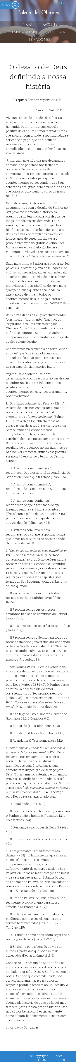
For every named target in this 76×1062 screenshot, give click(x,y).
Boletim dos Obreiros (38, 12)
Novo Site (49, 24)
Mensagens (57, 32)
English (69, 2)
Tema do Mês (40, 39)
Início (27, 24)
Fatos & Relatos (25, 32)
